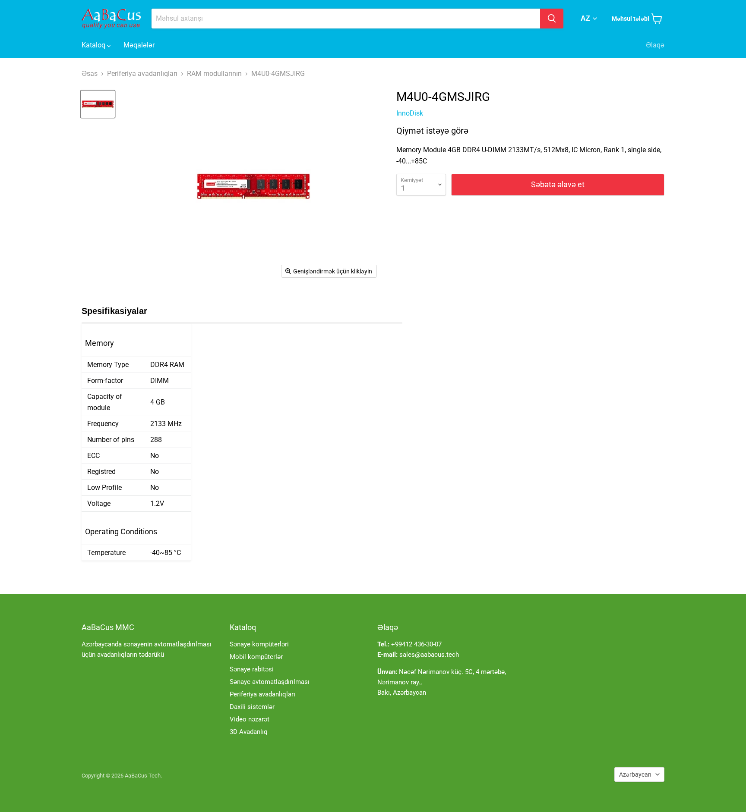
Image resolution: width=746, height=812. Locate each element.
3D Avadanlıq (249, 732)
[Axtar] (551, 18)
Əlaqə (655, 45)
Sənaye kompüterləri (259, 644)
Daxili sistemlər (252, 707)
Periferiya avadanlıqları (262, 694)
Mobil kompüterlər (256, 657)
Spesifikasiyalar (114, 311)
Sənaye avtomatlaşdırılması (270, 682)
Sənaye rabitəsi (252, 669)
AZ (585, 18)
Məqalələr (139, 45)
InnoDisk (409, 113)
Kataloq (94, 45)
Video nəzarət (249, 719)
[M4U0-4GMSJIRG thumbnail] (98, 104)
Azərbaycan (635, 774)
